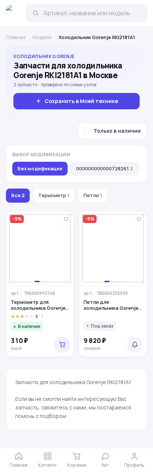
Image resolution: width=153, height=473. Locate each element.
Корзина (76, 465)
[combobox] (92, 13)
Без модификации (39, 168)
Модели (42, 37)
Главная (16, 37)
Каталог (47, 465)
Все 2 (18, 195)
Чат (105, 465)
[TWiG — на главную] (14, 13)
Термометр (53, 195)
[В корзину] (62, 344)
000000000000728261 (104, 168)
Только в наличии (117, 131)
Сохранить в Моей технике (81, 100)
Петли (93, 195)
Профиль (134, 465)
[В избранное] (66, 219)
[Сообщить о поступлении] (134, 344)
